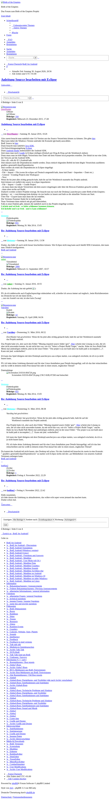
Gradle (22, 153)
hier (93, 138)
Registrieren (11, 54)
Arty (11, 788)
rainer (3, 259)
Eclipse (29, 148)
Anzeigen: (7, 519)
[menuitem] (23, 25)
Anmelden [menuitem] (10, 42)
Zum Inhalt (5, 16)
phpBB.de (30, 792)
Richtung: (59, 519)
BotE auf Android (8, 250)
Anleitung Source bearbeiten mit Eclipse (29, 79)
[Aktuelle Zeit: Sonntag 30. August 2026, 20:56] (7, 69)
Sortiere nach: (32, 519)
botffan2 (4, 465)
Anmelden (10, 51)
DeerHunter (6, 109)
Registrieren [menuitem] (11, 44)
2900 (17, 266)
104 (17, 116)
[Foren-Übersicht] (10, 2)
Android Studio (12, 150)
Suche (9, 49)
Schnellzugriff (12, 20)
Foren (8, 35)
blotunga (4, 216)
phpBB (15, 783)
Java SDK (29, 146)
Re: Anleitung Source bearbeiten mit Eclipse (25, 230)
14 (16, 315)
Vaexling (5, 307)
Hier (73, 344)
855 (17, 223)
